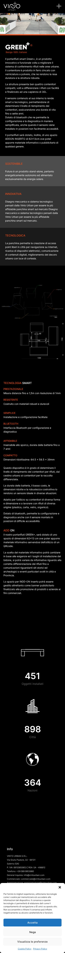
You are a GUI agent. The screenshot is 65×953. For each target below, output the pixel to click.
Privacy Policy (40, 948)
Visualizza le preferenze (32, 941)
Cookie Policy (24, 948)
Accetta (32, 922)
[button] (60, 887)
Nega (32, 932)
